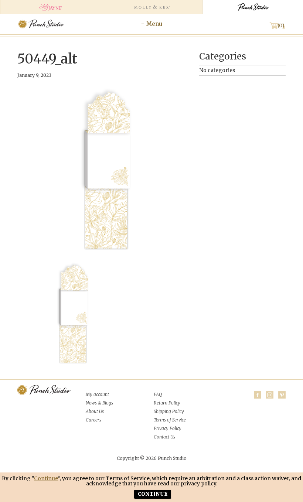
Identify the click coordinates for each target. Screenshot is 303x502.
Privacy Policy (167, 428)
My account (97, 394)
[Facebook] (257, 395)
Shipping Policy (169, 411)
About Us (95, 411)
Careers (93, 420)
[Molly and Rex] (151, 7)
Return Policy (167, 403)
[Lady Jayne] (50, 7)
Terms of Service (170, 420)
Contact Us (164, 437)
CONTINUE (152, 494)
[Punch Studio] (252, 7)
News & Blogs (99, 403)
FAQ (158, 394)
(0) (281, 25)
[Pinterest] (282, 395)
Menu (154, 23)
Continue (46, 478)
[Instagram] (269, 395)
